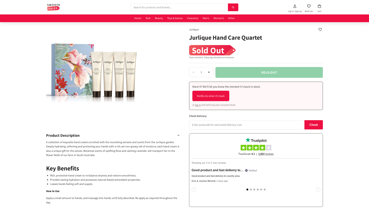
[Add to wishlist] (320, 29)
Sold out (269, 72)
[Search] (233, 7)
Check (313, 124)
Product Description (63, 135)
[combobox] (179, 7)
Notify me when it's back (211, 96)
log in (198, 105)
